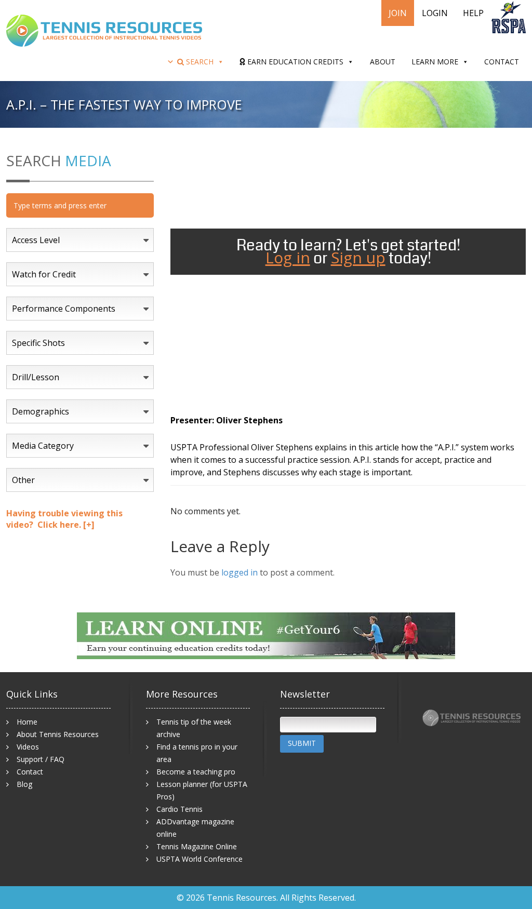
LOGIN (435, 13)
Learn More (434, 61)
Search (199, 61)
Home (27, 722)
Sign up (358, 257)
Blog (24, 784)
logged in (239, 572)
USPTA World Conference (199, 859)
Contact (501, 61)
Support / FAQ (40, 759)
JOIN (398, 13)
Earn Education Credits (294, 61)
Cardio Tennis (179, 809)
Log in (287, 257)
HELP (473, 13)
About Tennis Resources (58, 734)
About (382, 61)
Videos (28, 747)
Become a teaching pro (195, 772)
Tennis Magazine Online (196, 846)
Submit (302, 743)
